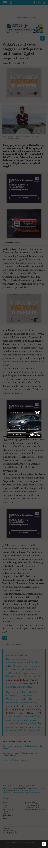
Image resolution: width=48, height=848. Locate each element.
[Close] (41, 409)
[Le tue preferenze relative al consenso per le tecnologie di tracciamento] (44, 844)
